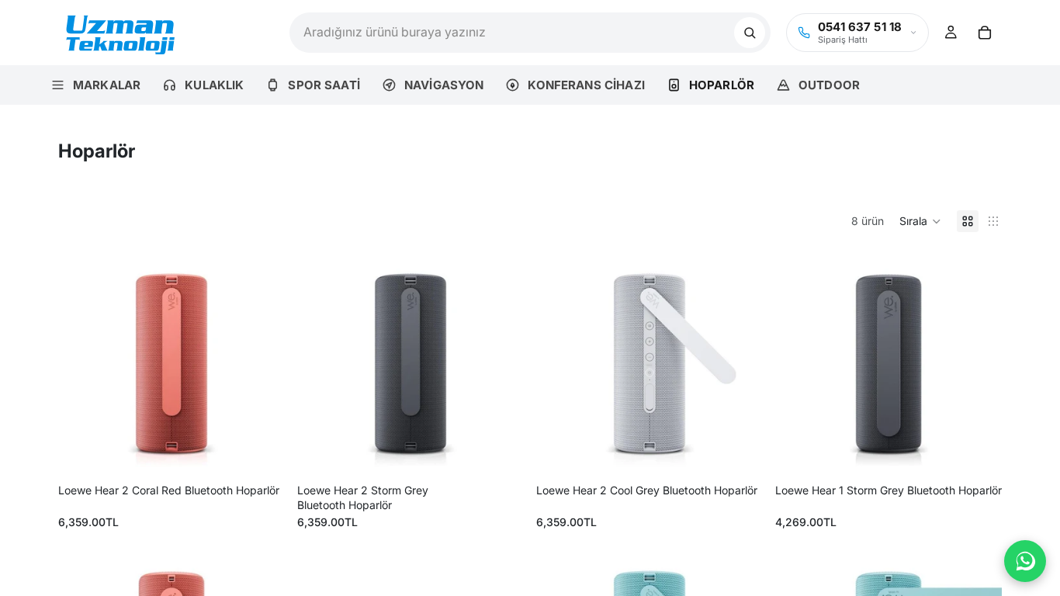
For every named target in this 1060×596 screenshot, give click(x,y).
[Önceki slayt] (81, 364)
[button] (920, 221)
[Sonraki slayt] (261, 364)
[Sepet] (985, 33)
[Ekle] (261, 453)
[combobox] (511, 32)
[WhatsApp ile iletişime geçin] (1025, 561)
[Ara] (749, 32)
